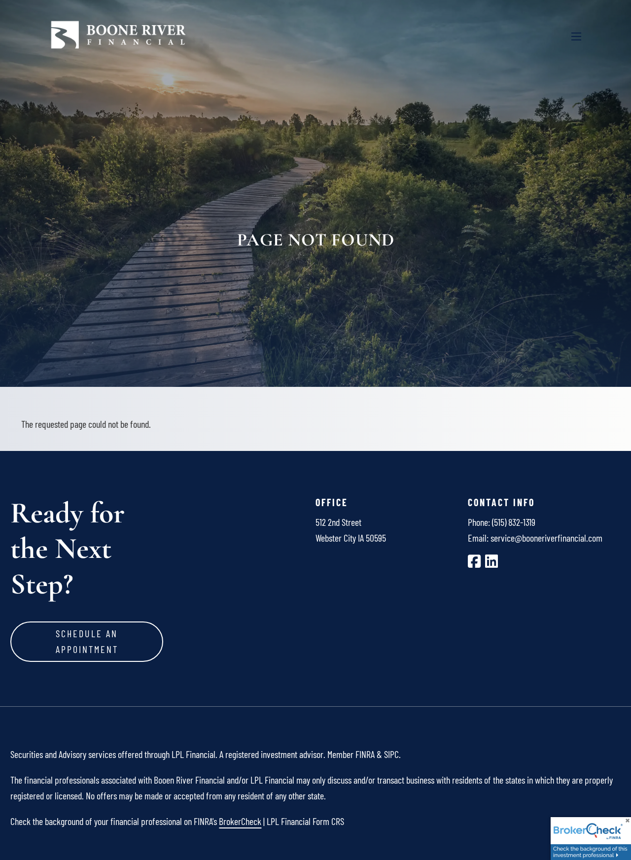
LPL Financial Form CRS (305, 821)
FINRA (365, 754)
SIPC (391, 754)
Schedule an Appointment (87, 641)
